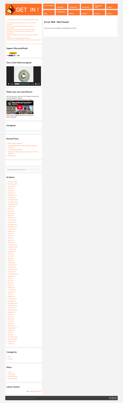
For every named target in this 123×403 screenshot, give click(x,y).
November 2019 (12, 184)
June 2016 (11, 256)
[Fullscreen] (39, 84)
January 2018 (12, 222)
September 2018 (13, 204)
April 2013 (11, 319)
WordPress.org (12, 378)
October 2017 (12, 229)
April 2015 (11, 285)
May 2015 (11, 283)
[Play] (9, 84)
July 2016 (10, 254)
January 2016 (12, 267)
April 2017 (11, 240)
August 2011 (11, 330)
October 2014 (12, 290)
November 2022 (12, 182)
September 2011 (13, 328)
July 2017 (10, 233)
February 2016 (12, 265)
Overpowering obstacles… (15, 149)
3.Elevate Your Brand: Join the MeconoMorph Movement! (20, 29)
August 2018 (11, 206)
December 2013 (12, 303)
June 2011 (11, 332)
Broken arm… (12, 156)
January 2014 (12, 301)
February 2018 (12, 220)
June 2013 (11, 317)
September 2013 (13, 310)
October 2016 (12, 249)
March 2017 (11, 242)
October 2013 (12, 308)
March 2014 (11, 296)
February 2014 (12, 299)
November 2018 (12, 202)
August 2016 (11, 251)
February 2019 (12, 195)
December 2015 (12, 269)
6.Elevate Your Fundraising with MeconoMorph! (18, 38)
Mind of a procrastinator (15, 143)
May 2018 (11, 213)
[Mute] (36, 84)
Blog (9, 356)
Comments (12, 376)
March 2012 (11, 326)
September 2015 (13, 274)
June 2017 (11, 236)
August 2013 (11, 312)
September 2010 (13, 339)
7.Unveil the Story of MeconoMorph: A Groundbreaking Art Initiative (23, 40)
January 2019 (12, 197)
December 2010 (12, 337)
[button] (23, 76)
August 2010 (11, 341)
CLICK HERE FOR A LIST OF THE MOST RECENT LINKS (22, 20)
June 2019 (11, 188)
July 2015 (10, 278)
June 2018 (11, 211)
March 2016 (11, 263)
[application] (23, 76)
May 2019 (11, 191)
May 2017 (11, 238)
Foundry (10, 359)
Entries (11, 374)
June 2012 (11, 321)
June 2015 (11, 281)
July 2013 (10, 314)
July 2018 (10, 209)
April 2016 (11, 260)
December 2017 (12, 224)
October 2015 (12, 272)
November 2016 (12, 247)
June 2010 (11, 344)
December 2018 (12, 200)
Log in (10, 372)
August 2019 (11, 186)
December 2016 (12, 245)
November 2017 (12, 227)
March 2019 (11, 193)
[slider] (22, 83)
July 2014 (10, 294)
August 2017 (11, 231)
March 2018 (11, 218)
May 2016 (11, 258)
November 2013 (12, 305)
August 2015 (11, 276)
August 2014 (11, 292)
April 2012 (11, 323)
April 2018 (11, 215)
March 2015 (11, 287)
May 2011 (11, 335)
